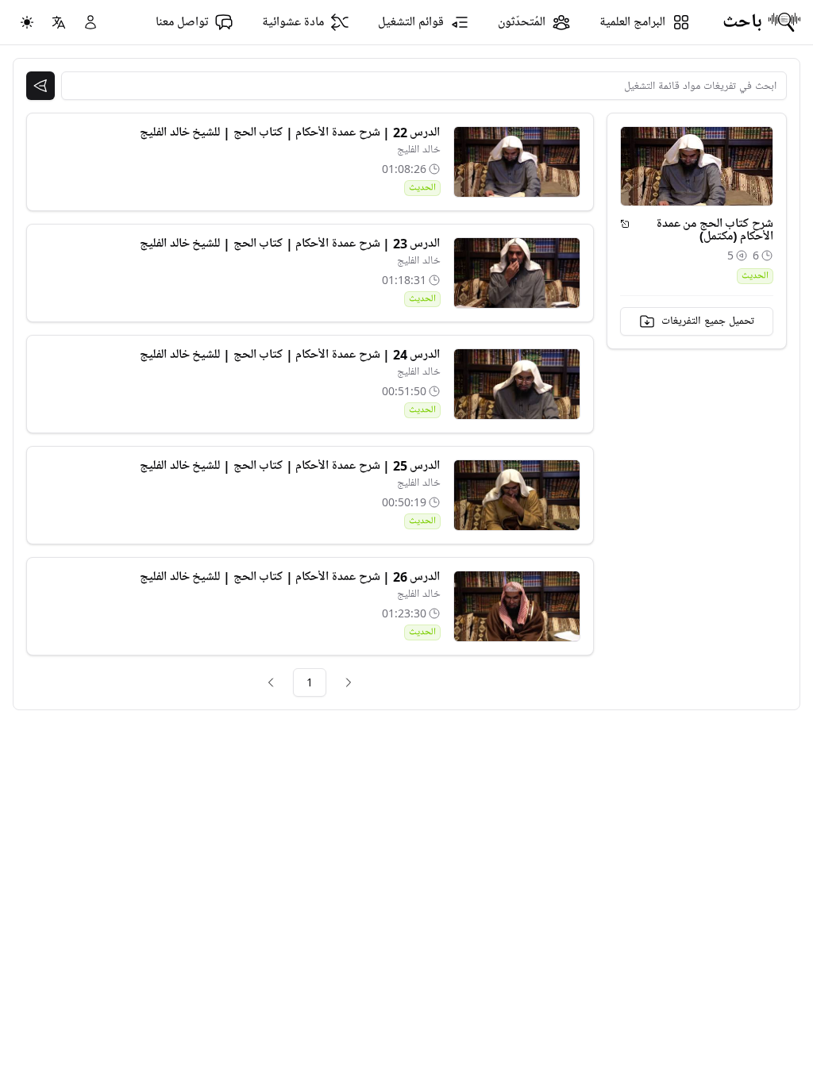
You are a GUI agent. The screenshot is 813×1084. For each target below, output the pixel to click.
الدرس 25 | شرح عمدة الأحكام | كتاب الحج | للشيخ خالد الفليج (290, 465)
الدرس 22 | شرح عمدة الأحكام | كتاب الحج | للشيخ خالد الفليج (290, 132)
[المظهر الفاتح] (27, 22)
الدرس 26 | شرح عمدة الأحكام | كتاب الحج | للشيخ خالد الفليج (290, 577)
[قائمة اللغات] (58, 22)
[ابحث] (40, 85)
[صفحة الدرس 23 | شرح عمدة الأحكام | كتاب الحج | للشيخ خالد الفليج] (516, 273)
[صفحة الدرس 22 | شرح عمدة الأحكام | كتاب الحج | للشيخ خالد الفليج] (516, 162)
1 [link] (309, 682)
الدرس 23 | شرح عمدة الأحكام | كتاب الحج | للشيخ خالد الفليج (290, 243)
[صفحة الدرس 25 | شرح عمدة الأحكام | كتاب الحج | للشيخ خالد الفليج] (516, 495)
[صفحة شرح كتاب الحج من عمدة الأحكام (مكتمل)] (625, 223)
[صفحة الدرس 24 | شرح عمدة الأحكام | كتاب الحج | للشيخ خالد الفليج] (516, 384)
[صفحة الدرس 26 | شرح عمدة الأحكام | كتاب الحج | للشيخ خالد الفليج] (516, 606)
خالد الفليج (419, 149)
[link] (348, 682)
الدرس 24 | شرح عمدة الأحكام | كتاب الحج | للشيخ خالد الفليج (290, 354)
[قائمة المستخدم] (90, 22)
